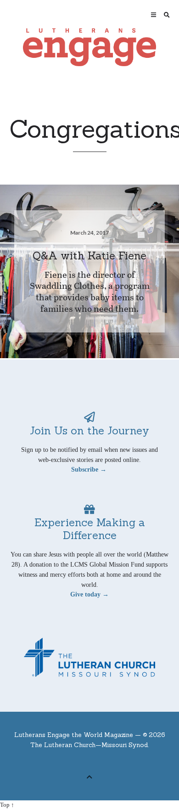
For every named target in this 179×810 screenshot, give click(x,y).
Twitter (68, 762)
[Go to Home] (89, 47)
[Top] (89, 775)
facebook (83, 762)
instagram (111, 762)
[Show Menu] (151, 15)
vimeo (97, 762)
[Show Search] (164, 15)
